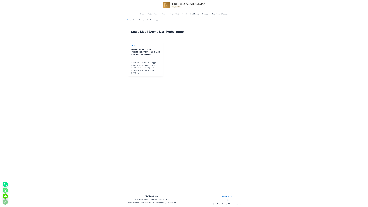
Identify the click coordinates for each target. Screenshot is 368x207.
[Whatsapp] (5, 190)
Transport (205, 14)
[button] (158, 14)
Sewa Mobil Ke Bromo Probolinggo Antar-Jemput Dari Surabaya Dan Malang (145, 51)
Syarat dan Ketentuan (220, 14)
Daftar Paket (174, 14)
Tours (164, 14)
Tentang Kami (152, 14)
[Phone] (5, 184)
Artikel (184, 14)
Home (142, 14)
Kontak (227, 200)
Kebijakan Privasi (227, 196)
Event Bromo (194, 14)
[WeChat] (5, 196)
